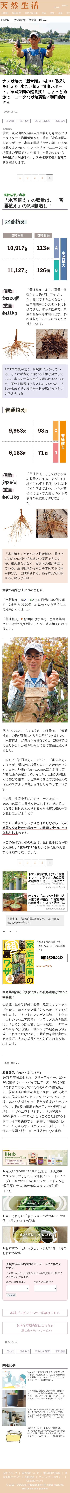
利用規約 (29, 1477)
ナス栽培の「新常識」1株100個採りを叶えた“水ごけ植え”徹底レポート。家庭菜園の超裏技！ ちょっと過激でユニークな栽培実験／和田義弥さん (34, 91)
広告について (10, 1473)
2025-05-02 (10, 111)
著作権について (30, 1473)
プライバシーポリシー (51, 1477)
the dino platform (39, 1488)
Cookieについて (35, 1480)
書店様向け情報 (51, 1473)
